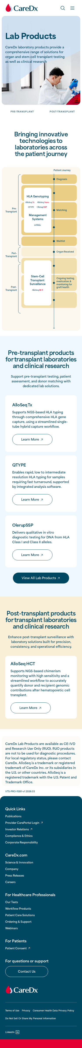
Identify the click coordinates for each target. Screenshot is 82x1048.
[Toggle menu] (72, 7)
